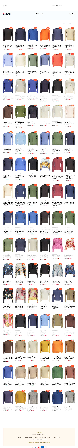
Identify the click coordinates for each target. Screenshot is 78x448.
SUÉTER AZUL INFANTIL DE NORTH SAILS (33, 46)
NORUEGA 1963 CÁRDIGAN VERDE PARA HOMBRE (33, 150)
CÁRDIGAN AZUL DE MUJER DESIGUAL (69, 282)
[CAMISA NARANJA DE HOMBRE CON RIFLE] (57, 347)
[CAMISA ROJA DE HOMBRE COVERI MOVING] (33, 423)
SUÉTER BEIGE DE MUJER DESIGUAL (68, 256)
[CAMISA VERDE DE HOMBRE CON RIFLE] (57, 372)
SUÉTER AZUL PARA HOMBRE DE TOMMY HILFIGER (19, 46)
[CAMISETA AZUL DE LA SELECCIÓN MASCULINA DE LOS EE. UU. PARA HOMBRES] (20, 191)
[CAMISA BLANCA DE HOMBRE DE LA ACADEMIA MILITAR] (33, 245)
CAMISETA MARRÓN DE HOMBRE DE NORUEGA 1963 (8, 358)
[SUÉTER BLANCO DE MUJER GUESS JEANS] (70, 86)
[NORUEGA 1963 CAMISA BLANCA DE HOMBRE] (57, 112)
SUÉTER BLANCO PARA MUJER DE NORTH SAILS (70, 72)
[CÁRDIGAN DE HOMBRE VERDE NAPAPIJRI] (70, 295)
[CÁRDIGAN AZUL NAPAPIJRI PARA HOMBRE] (57, 295)
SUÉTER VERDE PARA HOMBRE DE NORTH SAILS (32, 72)
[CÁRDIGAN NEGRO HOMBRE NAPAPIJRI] (33, 164)
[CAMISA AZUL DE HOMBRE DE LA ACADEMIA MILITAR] (20, 245)
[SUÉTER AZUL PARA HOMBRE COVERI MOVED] (45, 86)
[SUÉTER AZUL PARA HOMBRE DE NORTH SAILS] (57, 35)
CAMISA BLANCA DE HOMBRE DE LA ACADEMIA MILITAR (32, 257)
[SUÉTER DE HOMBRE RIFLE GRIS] (33, 397)
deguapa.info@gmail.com (57, 5)
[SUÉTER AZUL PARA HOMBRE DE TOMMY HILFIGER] (20, 35)
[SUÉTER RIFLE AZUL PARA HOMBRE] (45, 397)
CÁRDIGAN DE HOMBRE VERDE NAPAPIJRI (70, 307)
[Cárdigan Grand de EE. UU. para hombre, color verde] (33, 191)
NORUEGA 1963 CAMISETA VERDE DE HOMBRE (56, 150)
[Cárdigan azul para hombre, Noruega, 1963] (8, 139)
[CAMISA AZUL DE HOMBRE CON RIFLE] (8, 372)
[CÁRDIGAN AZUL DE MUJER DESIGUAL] (70, 271)
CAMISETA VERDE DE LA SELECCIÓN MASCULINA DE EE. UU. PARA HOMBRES (20, 124)
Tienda (37, 13)
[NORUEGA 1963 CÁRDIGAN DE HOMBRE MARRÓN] (8, 112)
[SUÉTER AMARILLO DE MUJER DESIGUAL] (33, 295)
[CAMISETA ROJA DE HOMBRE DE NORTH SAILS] (57, 60)
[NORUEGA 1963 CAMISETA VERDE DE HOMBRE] (57, 139)
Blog (42, 13)
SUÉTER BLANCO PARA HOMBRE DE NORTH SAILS (20, 72)
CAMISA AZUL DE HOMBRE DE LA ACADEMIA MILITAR (19, 257)
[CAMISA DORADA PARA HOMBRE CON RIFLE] (45, 347)
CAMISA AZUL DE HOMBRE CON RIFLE (7, 384)
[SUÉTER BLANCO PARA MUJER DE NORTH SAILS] (70, 60)
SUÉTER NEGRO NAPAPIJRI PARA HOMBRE (18, 333)
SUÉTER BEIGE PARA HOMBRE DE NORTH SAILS (69, 46)
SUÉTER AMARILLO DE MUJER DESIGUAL (32, 307)
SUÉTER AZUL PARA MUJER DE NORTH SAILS (8, 72)
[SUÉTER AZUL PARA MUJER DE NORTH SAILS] (8, 60)
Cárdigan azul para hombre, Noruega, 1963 (8, 150)
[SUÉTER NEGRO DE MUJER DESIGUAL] (33, 271)
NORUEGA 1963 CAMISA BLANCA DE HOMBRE (57, 123)
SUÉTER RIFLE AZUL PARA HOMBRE (44, 409)
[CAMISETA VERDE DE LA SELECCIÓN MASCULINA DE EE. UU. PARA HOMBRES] (20, 112)
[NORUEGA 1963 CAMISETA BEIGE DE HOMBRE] (70, 112)
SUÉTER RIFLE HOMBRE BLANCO (33, 358)
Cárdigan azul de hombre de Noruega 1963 (33, 123)
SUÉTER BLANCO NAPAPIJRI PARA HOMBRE (43, 307)
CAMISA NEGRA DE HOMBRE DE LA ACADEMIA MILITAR (44, 257)
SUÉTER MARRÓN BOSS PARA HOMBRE (20, 358)
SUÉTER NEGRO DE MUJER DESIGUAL (32, 282)
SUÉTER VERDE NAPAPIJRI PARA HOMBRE (55, 333)
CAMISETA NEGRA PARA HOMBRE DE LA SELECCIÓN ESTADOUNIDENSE (70, 177)
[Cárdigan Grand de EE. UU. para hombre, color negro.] (45, 191)
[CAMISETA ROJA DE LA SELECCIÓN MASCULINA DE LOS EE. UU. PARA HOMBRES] (57, 164)
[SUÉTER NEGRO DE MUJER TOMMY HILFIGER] (57, 86)
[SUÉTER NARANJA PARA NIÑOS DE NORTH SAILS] (45, 35)
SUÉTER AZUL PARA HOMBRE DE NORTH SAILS (56, 46)
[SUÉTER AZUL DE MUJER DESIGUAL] (8, 271)
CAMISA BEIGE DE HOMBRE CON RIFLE (19, 384)
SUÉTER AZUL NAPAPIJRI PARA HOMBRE (31, 333)
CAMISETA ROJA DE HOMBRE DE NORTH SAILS (56, 72)
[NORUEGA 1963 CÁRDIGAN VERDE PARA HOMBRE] (33, 139)
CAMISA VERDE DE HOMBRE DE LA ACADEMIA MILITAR (7, 257)
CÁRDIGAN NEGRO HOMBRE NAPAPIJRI (32, 176)
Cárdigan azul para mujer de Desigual (45, 176)
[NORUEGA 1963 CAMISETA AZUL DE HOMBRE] (20, 139)
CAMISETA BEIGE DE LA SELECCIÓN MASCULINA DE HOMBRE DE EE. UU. (8, 203)
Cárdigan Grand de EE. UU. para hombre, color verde (32, 203)
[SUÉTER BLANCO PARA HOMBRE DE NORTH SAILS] (20, 60)
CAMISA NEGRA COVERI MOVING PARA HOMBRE (20, 434)
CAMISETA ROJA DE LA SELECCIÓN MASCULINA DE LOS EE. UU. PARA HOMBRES (57, 177)
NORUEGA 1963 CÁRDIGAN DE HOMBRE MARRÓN (8, 124)
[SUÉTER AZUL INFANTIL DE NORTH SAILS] (33, 35)
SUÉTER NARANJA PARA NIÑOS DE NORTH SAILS (45, 46)
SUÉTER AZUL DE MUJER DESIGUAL (7, 282)
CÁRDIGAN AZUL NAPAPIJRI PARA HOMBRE (55, 307)
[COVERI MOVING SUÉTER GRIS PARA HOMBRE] (70, 397)
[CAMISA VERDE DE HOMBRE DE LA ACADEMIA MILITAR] (8, 245)
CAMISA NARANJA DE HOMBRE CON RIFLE (57, 358)
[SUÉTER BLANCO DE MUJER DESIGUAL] (20, 271)
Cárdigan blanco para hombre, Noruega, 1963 (45, 123)
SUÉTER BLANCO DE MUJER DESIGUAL (19, 282)
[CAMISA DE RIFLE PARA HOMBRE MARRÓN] (70, 347)
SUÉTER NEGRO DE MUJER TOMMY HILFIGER (56, 98)
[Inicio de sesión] (72, 14)
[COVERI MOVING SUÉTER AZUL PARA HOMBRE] (57, 397)
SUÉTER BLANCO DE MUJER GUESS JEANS (69, 97)
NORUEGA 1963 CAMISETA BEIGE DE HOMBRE (69, 124)
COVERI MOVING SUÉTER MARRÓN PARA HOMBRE (70, 333)
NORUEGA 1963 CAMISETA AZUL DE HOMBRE (19, 150)
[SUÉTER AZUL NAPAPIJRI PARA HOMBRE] (33, 321)
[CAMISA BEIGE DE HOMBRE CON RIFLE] (20, 372)
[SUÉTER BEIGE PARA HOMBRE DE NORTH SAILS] (70, 35)
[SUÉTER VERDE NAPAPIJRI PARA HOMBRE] (57, 321)
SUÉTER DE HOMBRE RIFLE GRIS (32, 409)
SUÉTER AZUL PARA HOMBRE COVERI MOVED (44, 98)
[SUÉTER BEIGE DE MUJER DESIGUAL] (70, 245)
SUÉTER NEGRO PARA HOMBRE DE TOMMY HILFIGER (7, 46)
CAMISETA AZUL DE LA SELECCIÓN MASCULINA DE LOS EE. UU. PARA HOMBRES (20, 204)
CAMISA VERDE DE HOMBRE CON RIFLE (56, 384)
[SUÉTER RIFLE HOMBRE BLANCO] (33, 347)
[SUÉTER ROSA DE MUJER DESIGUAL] (57, 245)
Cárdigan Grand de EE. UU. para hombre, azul (69, 203)
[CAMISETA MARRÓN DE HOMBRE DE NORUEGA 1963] (8, 347)
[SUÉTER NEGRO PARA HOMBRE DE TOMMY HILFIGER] (8, 35)
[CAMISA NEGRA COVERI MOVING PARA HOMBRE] (20, 423)
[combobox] (69, 23)
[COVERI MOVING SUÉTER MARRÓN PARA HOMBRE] (70, 321)
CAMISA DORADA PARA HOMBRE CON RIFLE (45, 358)
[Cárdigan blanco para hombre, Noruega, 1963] (45, 112)
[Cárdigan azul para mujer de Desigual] (45, 164)
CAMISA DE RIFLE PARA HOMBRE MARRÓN (70, 358)
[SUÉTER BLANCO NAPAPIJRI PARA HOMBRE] (45, 295)
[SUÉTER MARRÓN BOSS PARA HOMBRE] (20, 347)
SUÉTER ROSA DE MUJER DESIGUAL (56, 256)
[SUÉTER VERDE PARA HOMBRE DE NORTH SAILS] (33, 60)
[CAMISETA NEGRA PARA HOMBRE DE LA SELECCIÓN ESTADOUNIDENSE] (70, 164)
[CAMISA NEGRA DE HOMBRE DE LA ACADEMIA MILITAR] (45, 245)
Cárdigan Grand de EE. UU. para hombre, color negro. (44, 203)
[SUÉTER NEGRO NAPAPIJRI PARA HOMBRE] (20, 321)
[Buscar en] (70, 14)
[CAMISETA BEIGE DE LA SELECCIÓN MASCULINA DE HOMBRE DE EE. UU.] (8, 191)
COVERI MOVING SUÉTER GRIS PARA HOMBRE (69, 409)
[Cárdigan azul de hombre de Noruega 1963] (33, 112)
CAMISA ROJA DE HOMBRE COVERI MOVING (31, 435)
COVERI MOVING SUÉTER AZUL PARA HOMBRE (56, 409)
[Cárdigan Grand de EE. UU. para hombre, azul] (70, 191)
